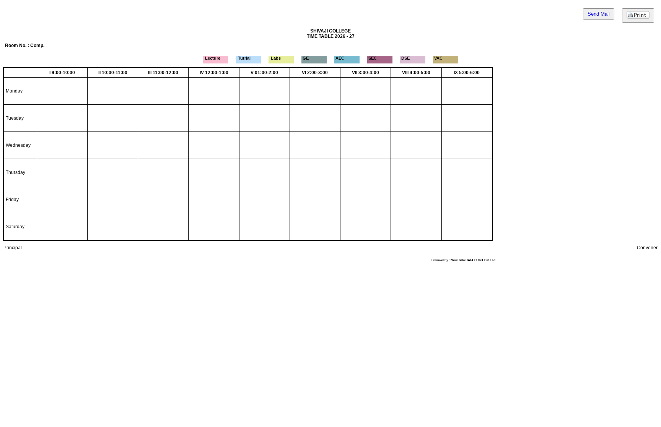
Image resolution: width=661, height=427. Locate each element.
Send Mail (599, 14)
